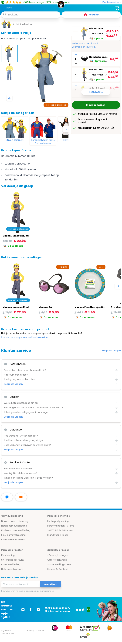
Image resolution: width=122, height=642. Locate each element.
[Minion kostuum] (14, 127)
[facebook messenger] (7, 497)
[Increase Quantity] (75, 29)
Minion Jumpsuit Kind (97, 69)
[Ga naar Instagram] (23, 609)
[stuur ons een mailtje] (21, 497)
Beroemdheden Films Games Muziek (43, 141)
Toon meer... (96, 91)
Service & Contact (57, 569)
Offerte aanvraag (57, 559)
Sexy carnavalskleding (13, 535)
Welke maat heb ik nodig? (86, 43)
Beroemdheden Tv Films (60, 525)
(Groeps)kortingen (57, 555)
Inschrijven (50, 584)
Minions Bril (45, 307)
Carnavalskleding (10, 564)
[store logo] (61, 5)
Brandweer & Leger (57, 535)
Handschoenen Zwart (98, 57)
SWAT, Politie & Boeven (60, 530)
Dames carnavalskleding (14, 521)
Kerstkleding (8, 555)
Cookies (40, 630)
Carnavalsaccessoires (13, 539)
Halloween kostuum (12, 569)
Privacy (30, 630)
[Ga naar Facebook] (30, 609)
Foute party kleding (58, 521)
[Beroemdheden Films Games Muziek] (43, 127)
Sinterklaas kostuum (12, 559)
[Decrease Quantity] (75, 37)
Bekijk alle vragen (111, 350)
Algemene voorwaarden (7, 631)
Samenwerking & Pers (59, 564)
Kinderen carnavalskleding (15, 530)
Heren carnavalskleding (14, 525)
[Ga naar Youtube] (38, 609)
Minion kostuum (15, 140)
